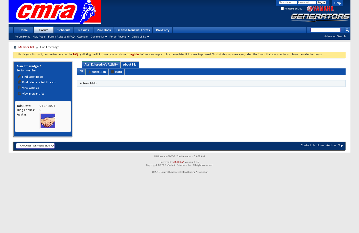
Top (340, 145)
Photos (118, 72)
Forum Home (22, 36)
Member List (26, 47)
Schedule (63, 30)
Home (24, 30)
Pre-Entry (162, 30)
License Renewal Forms (133, 30)
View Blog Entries (32, 93)
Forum (43, 30)
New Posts (39, 36)
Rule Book (104, 30)
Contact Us (308, 145)
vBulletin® (178, 162)
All (81, 71)
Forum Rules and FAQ (61, 36)
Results (83, 30)
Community (97, 36)
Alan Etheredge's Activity (101, 64)
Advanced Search (335, 36)
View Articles (30, 88)
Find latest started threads (38, 82)
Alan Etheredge (99, 72)
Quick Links (139, 36)
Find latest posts (32, 76)
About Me (130, 64)
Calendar (82, 36)
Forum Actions (118, 36)
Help (337, 3)
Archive (331, 145)
